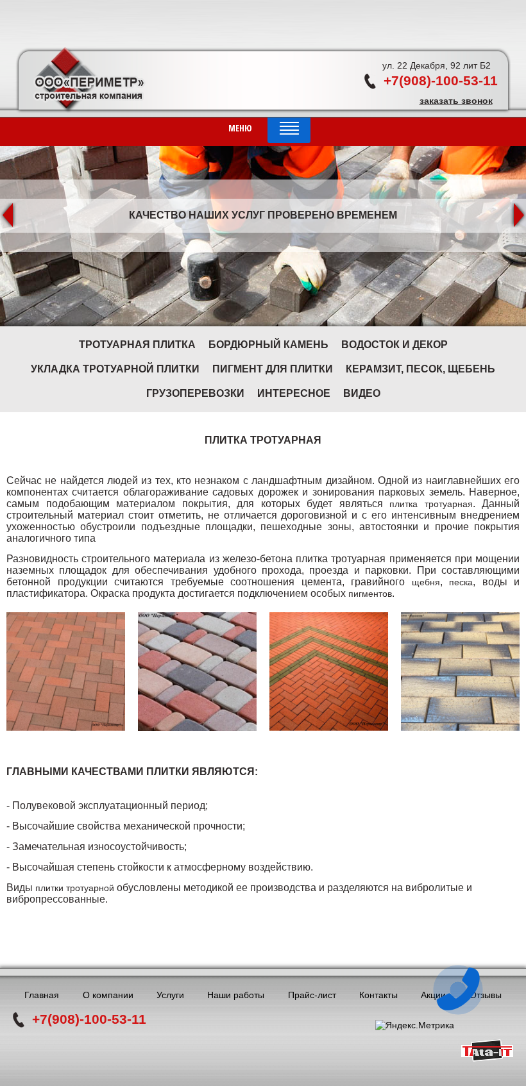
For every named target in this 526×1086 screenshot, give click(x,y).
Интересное (293, 393)
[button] (8, 215)
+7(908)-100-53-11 (441, 80)
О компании (108, 995)
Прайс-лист (312, 995)
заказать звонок (456, 101)
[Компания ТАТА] (487, 1058)
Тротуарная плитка (137, 344)
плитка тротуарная (431, 504)
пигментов (370, 594)
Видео (361, 393)
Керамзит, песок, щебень (420, 368)
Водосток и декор (394, 344)
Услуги (170, 995)
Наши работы (235, 995)
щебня (426, 582)
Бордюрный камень (268, 344)
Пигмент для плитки (272, 368)
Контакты (378, 995)
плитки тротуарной (74, 888)
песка (461, 582)
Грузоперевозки (195, 393)
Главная (41, 995)
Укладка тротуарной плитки (115, 368)
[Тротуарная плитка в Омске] (65, 671)
